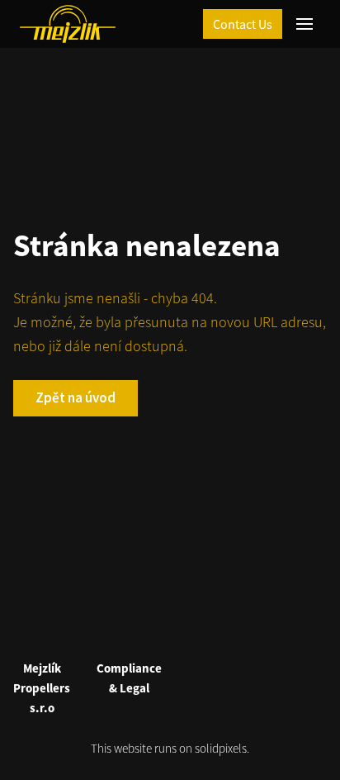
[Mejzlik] (68, 24)
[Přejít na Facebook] (150, 630)
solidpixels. (222, 748)
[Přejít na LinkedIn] (189, 630)
